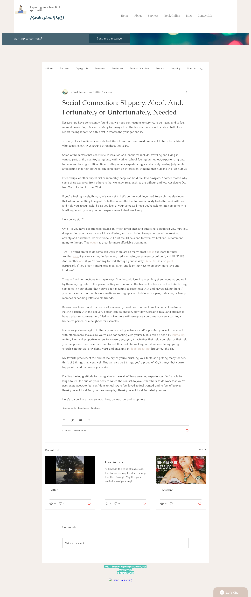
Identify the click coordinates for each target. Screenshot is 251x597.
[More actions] (187, 92)
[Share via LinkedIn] (80, 420)
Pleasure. (167, 490)
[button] (201, 68)
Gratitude (95, 408)
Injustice (160, 68)
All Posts (49, 68)
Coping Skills (82, 68)
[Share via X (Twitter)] (72, 420)
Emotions (64, 68)
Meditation (117, 68)
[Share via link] (89, 420)
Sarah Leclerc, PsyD (47, 18)
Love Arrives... (115, 462)
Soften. (54, 490)
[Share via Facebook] (64, 420)
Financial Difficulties (139, 68)
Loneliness (100, 68)
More (189, 68)
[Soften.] (70, 470)
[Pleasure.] (181, 470)
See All (202, 449)
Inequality (175, 68)
